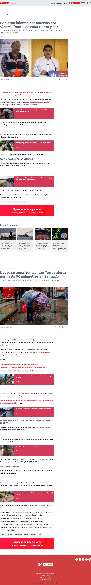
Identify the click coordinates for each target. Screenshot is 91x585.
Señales (76, 3)
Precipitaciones (18, 534)
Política (65, 3)
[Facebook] (59, 79)
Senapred (9, 202)
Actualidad (6, 15)
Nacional (53, 3)
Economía (59, 3)
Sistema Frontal (25, 202)
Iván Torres (32, 534)
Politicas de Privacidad (46, 579)
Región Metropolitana (6, 534)
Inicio (1, 15)
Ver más (17, 115)
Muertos (3, 202)
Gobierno (16, 202)
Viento (26, 534)
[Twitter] (62, 79)
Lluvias (39, 534)
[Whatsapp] (55, 79)
